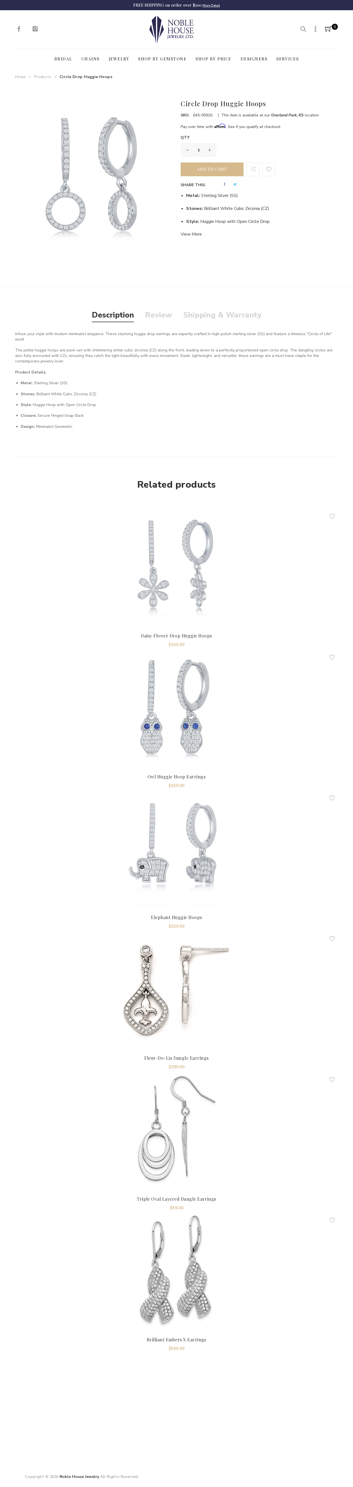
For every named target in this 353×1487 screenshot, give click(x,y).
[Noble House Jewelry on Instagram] (35, 30)
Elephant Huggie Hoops (176, 917)
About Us (111, 1414)
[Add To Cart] (161, 611)
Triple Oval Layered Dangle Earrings (176, 1199)
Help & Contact (168, 1414)
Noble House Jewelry (79, 1476)
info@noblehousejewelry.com (51, 1433)
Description (113, 315)
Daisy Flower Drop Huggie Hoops (176, 636)
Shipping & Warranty (222, 315)
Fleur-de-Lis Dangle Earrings (176, 1058)
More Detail (211, 5)
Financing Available (224, 1428)
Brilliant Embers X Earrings (176, 1339)
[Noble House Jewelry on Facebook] (18, 30)
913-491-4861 (51, 1441)
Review (158, 315)
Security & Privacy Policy (124, 1422)
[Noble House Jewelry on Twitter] (277, 1412)
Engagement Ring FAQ (122, 1440)
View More (191, 234)
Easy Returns (218, 1419)
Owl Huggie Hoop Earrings (177, 776)
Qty (185, 137)
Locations (111, 1431)
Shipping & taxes (169, 1422)
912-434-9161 (52, 1448)
